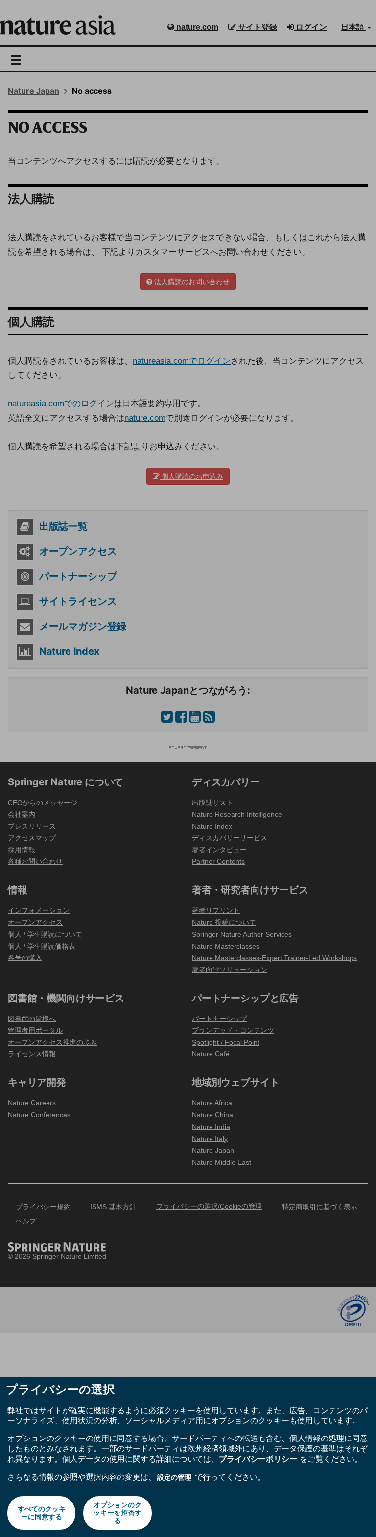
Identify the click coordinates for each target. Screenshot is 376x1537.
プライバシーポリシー (258, 1459)
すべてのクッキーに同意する (42, 1513)
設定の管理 (174, 1477)
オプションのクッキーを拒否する (117, 1513)
